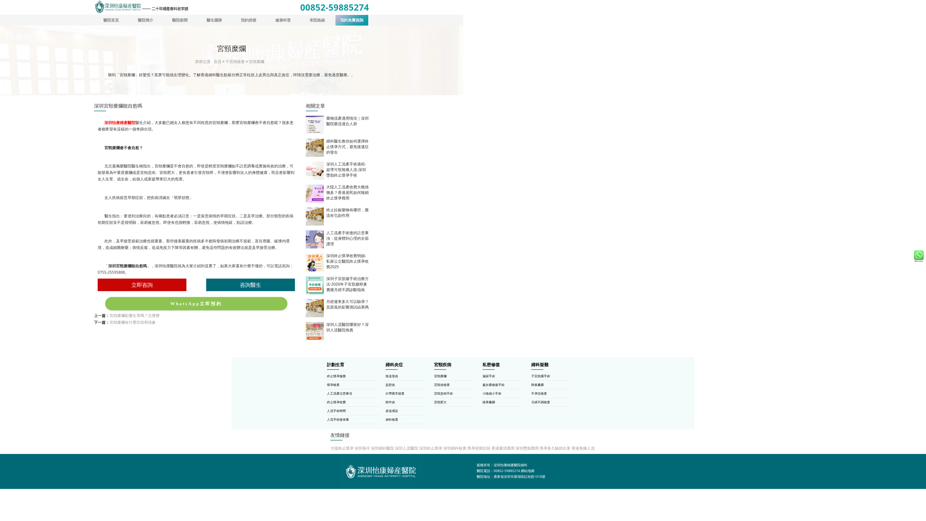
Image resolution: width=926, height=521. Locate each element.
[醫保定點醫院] (141, 7)
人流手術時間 (336, 411)
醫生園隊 (214, 20)
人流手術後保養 (338, 419)
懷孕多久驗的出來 (555, 448)
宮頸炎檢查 (442, 385)
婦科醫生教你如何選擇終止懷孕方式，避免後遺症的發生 (347, 146)
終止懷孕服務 (336, 376)
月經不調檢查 (540, 402)
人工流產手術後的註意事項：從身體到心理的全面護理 (347, 238)
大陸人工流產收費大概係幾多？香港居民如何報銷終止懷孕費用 (347, 192)
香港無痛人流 (583, 448)
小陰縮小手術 (492, 393)
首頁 (217, 61)
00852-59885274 (334, 7)
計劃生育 (335, 364)
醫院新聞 (180, 20)
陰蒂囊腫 (489, 402)
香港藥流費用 (503, 448)
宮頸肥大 (440, 402)
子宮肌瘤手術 (540, 376)
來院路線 (317, 20)
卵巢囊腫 (537, 385)
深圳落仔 (362, 448)
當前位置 (203, 61)
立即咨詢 (142, 284)
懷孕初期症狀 (478, 448)
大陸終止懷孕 (342, 448)
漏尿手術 (489, 376)
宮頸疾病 (442, 364)
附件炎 (390, 402)
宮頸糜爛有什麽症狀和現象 (132, 322)
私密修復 (491, 364)
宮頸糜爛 (256, 61)
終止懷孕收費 (336, 402)
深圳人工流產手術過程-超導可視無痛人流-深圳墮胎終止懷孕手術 (346, 169)
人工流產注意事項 (339, 393)
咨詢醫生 (250, 284)
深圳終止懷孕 (430, 448)
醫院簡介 (145, 20)
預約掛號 (248, 20)
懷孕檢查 (333, 385)
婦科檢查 (392, 419)
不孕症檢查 (539, 393)
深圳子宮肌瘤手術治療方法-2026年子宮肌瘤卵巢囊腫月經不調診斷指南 (347, 284)
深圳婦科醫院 (382, 448)
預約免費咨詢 (351, 20)
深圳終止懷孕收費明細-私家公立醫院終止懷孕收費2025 (347, 261)
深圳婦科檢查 (454, 448)
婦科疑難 (540, 364)
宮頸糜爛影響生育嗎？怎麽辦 (134, 315)
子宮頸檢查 (235, 61)
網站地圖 (527, 470)
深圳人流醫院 (406, 448)
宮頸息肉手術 (443, 393)
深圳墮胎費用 (527, 448)
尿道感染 (392, 411)
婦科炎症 (394, 364)
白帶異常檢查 (395, 393)
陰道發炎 (392, 376)
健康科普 (283, 20)
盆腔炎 (390, 385)
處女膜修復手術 (493, 385)
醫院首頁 (111, 20)
